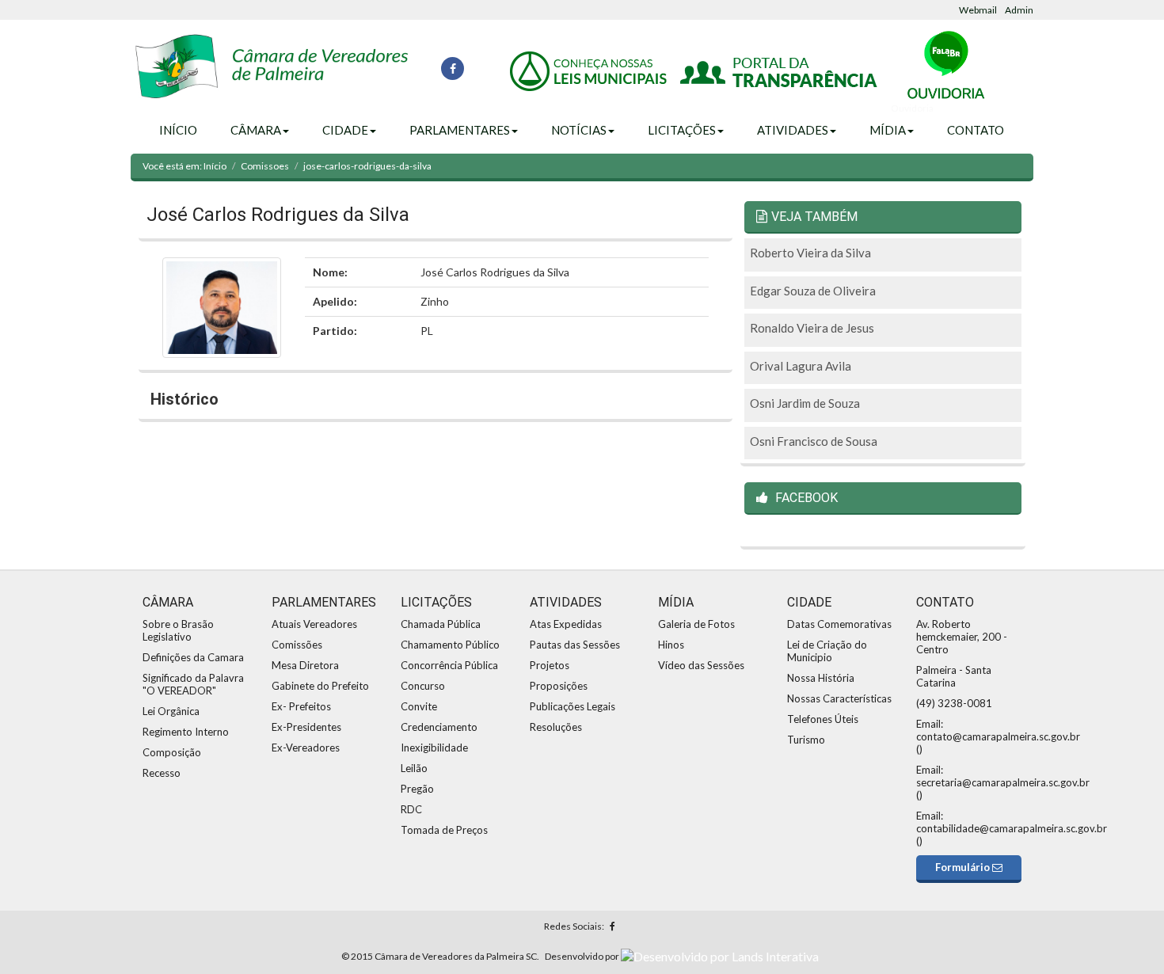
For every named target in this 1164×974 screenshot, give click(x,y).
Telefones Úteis (822, 719)
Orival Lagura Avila (800, 366)
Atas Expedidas (566, 624)
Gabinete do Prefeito (320, 685)
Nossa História (820, 678)
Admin (1019, 10)
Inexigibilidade (434, 747)
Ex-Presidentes (306, 727)
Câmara (255, 130)
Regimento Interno (186, 731)
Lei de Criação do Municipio (827, 651)
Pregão (417, 788)
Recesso (162, 773)
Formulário (963, 867)
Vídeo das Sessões (701, 665)
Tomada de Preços (444, 830)
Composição (172, 752)
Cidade (345, 130)
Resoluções (556, 727)
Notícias (579, 130)
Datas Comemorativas (839, 624)
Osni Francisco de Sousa (813, 441)
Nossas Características (839, 698)
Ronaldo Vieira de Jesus (812, 328)
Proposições (559, 685)
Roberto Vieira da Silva (810, 252)
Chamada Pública (441, 624)
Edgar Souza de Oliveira (813, 290)
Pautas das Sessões (575, 644)
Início (178, 130)
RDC (411, 809)
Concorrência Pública (449, 665)
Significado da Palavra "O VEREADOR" (193, 684)
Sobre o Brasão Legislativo (178, 630)
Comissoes (265, 166)
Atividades (792, 130)
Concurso (423, 685)
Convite (419, 706)
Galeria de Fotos (696, 624)
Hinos (671, 644)
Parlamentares (459, 130)
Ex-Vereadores (306, 747)
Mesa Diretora (305, 665)
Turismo (806, 739)
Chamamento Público (450, 644)
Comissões (297, 644)
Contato (975, 130)
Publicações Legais (572, 706)
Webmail (978, 10)
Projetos (549, 665)
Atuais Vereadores (314, 624)
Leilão (414, 768)
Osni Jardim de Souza (805, 403)
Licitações (682, 130)
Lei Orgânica (171, 711)
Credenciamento (439, 727)
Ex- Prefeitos (301, 706)
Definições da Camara (193, 657)
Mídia (887, 130)
